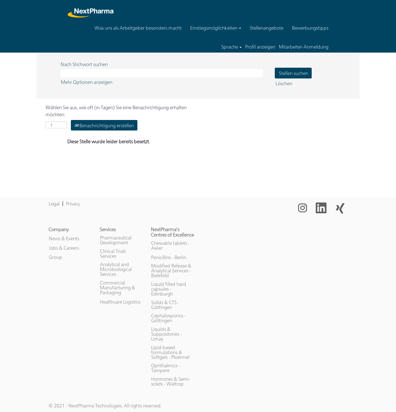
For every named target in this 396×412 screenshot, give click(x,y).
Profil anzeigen (260, 46)
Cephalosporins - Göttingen (168, 318)
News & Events (64, 238)
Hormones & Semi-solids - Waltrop (170, 381)
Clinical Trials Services (113, 253)
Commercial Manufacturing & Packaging (117, 287)
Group (55, 257)
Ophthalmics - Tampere (165, 368)
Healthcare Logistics (120, 301)
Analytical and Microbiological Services (116, 269)
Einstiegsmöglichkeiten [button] (214, 27)
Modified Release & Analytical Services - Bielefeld (171, 270)
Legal (54, 203)
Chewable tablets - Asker (170, 245)
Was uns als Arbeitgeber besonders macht (138, 27)
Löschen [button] (284, 83)
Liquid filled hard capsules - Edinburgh (168, 288)
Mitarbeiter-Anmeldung (303, 46)
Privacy (73, 203)
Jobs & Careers (64, 247)
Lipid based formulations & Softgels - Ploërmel (170, 352)
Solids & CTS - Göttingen (165, 305)
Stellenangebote (266, 27)
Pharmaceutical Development (115, 240)
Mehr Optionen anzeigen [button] (86, 81)
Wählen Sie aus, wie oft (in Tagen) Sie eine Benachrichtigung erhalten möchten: (116, 111)
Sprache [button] (230, 46)
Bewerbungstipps (310, 27)
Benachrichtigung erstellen (106, 125)
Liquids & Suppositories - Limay (166, 333)
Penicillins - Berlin (168, 257)
